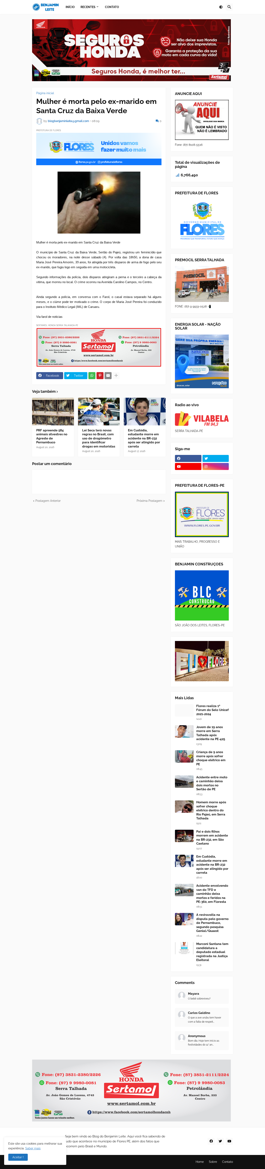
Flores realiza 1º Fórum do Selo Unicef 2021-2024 (212, 710)
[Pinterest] (100, 375)
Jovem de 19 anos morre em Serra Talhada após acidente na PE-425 (210, 733)
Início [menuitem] (70, 6)
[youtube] (188, 466)
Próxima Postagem (149, 500)
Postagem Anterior (48, 500)
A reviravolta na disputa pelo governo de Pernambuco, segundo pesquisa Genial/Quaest (212, 923)
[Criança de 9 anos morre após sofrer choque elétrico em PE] (184, 756)
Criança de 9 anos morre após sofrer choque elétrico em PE (210, 758)
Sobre (213, 1161)
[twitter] (215, 458)
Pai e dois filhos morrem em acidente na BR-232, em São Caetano (212, 838)
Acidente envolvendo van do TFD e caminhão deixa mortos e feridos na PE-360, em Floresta (212, 894)
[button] (221, 7)
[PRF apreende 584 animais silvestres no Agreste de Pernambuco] (53, 411)
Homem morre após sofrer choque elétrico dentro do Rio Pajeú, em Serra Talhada (211, 810)
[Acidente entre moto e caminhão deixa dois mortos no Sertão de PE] (184, 781)
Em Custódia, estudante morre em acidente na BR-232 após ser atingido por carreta (144, 438)
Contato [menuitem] (112, 6)
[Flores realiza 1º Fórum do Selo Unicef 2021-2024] (184, 710)
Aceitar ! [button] (18, 1157)
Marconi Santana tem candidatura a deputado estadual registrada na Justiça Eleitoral (212, 952)
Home (200, 1161)
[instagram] (215, 466)
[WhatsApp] (91, 375)
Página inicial (45, 93)
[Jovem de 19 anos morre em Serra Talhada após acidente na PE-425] (184, 731)
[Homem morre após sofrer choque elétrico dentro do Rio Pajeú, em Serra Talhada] (184, 806)
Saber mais (33, 1148)
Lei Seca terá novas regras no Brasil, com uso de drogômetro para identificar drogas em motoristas (98, 438)
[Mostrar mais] (116, 375)
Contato (227, 1161)
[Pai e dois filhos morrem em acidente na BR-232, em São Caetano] (184, 836)
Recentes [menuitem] (88, 6)
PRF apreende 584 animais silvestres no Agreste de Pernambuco (51, 436)
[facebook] (188, 458)
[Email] (108, 375)
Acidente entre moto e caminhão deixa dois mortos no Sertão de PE (211, 783)
